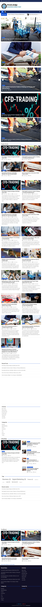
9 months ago (25, 175)
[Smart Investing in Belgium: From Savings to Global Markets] (11, 231)
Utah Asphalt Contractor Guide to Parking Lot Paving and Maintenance (17, 139)
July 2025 (3, 416)
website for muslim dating (10, 564)
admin (10, 40)
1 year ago (4, 64)
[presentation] (2, 80)
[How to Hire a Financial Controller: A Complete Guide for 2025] (11, 320)
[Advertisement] (9, 392)
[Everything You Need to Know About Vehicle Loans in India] (11, 298)
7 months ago (5, 175)
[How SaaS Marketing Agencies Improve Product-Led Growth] (31, 253)
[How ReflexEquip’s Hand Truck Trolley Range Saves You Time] (31, 275)
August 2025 (4, 414)
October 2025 (4, 413)
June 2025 (3, 417)
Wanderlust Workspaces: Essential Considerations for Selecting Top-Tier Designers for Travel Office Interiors (10, 350)
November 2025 (4, 411)
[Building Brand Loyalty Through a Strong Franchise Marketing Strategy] (11, 275)
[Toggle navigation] (5, 12)
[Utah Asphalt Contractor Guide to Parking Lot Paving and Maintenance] (31, 185)
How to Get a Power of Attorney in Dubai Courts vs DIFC (11, 372)
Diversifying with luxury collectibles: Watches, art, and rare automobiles (14, 370)
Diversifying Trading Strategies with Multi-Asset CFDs (13, 114)
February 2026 (4, 410)
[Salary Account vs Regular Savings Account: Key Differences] (31, 298)
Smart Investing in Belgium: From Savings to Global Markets (12, 375)
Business (3, 37)
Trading (3, 113)
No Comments (15, 217)
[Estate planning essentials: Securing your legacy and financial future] (31, 320)
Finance (23, 323)
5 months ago (5, 140)
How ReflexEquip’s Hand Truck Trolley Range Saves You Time (15, 38)
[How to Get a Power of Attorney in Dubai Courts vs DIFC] (31, 208)
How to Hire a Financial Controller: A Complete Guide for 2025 (15, 63)
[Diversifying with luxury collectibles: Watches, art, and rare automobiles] (11, 208)
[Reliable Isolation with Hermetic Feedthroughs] (11, 253)
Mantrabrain (28, 605)
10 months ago (5, 40)
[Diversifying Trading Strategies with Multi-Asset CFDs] (11, 185)
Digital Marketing (5, 278)
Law (22, 170)
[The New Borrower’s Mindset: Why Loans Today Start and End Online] (31, 231)
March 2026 (4, 408)
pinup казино (3, 564)
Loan (8, 482)
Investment (4, 85)
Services (23, 154)
